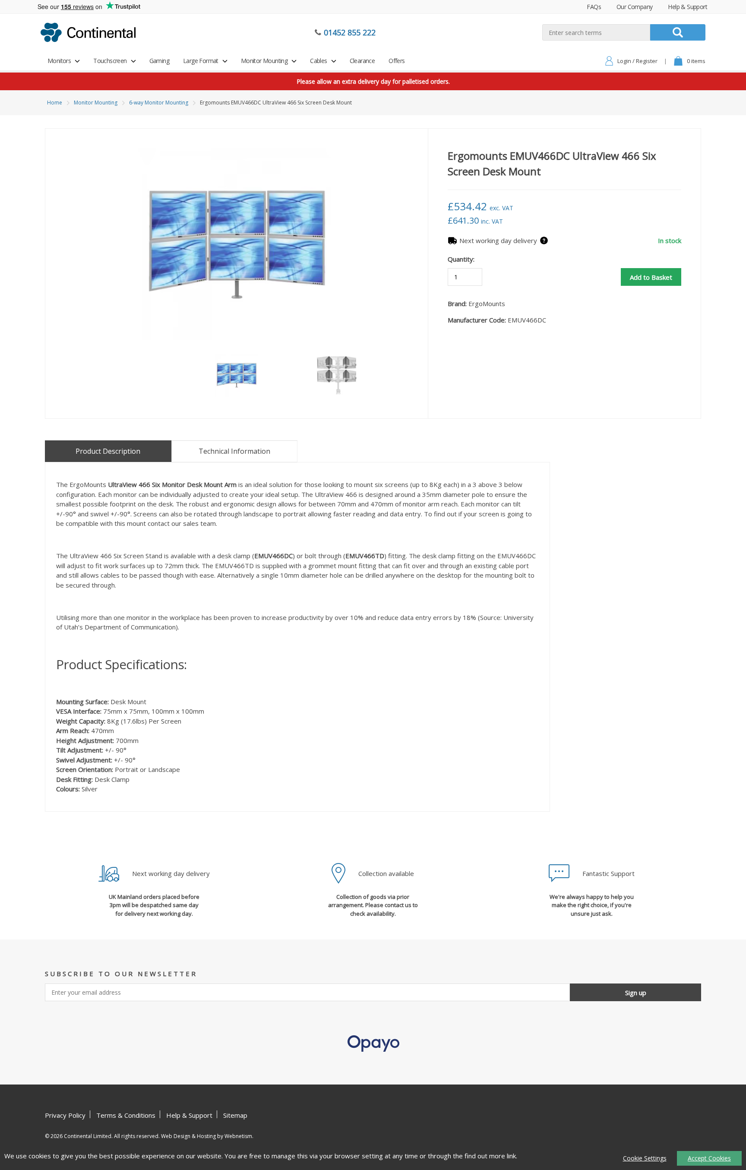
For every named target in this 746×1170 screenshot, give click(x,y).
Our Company (634, 7)
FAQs (594, 7)
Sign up (635, 992)
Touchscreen (109, 61)
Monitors (59, 61)
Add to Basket (651, 277)
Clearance (362, 61)
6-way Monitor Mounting (158, 102)
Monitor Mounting (264, 61)
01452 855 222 (350, 32)
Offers (397, 61)
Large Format (200, 61)
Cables (318, 61)
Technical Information (234, 451)
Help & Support (687, 7)
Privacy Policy (65, 1115)
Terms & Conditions (125, 1115)
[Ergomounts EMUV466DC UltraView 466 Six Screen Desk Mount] (236, 245)
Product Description (108, 451)
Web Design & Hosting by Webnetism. (207, 1136)
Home (54, 102)
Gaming (159, 61)
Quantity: (461, 259)
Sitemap (235, 1115)
